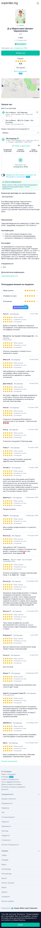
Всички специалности (10, 845)
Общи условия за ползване (11, 784)
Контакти (4, 789)
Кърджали (6, 897)
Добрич (4, 892)
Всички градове (8, 901)
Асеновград (6, 869)
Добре (20, 925)
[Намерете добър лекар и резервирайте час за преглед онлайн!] (9, 3)
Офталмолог (6, 826)
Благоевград (6, 874)
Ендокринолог (7, 803)
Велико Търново (8, 883)
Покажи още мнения (9, 761)
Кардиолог (6, 835)
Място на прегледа (8, 108)
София (4, 855)
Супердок (7, 777)
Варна (4, 864)
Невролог (5, 822)
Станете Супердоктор (10, 779)
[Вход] (38, 3)
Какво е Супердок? (8, 774)
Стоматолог (6, 840)
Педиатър (5, 808)
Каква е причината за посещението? (15, 129)
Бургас (4, 878)
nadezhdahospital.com (9, 276)
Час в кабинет (21, 44)
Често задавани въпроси (10, 782)
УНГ (3, 813)
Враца (4, 887)
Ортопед (5, 831)
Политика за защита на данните (13, 787)
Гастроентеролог (8, 817)
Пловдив (5, 860)
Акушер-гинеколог (9, 799)
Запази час (20, 53)
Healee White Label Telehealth (25, 908)
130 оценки (20, 68)
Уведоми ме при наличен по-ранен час (21, 176)
